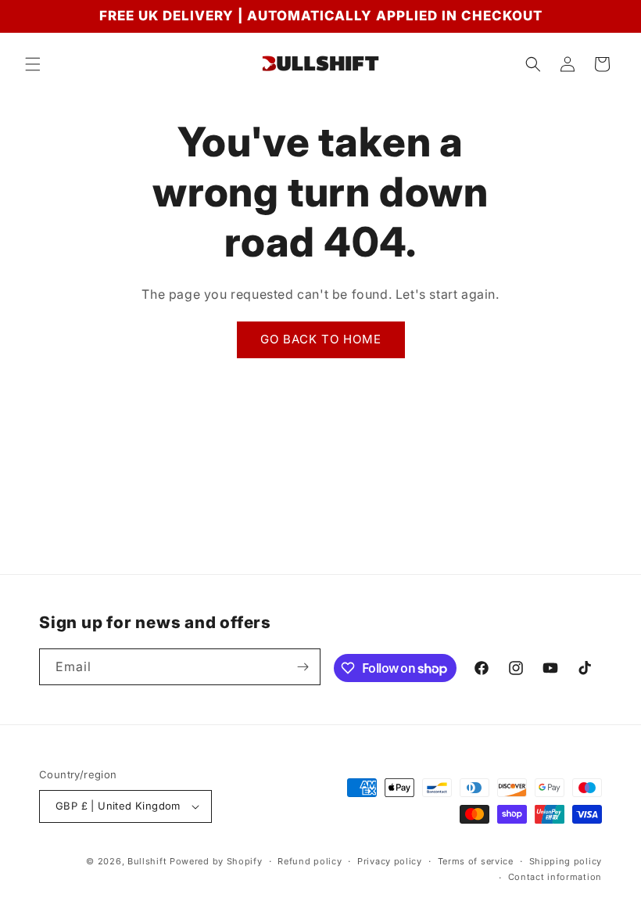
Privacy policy (389, 861)
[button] (33, 64)
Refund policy (310, 861)
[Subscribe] (302, 666)
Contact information (555, 876)
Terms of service (476, 861)
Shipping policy (566, 861)
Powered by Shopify (216, 861)
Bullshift (147, 861)
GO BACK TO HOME (320, 339)
